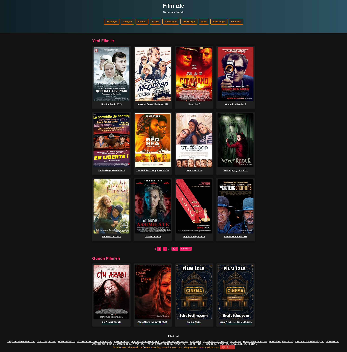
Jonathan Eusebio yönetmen (145, 341)
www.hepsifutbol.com (209, 347)
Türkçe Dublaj (333, 341)
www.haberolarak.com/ (133, 347)
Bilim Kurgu (219, 21)
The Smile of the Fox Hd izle (174, 341)
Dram (204, 21)
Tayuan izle (195, 341)
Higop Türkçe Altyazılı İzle (217, 344)
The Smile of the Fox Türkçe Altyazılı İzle (165, 344)
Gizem (155, 21)
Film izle (173, 6)
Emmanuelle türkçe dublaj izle (309, 341)
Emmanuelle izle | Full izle (244, 344)
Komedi (142, 21)
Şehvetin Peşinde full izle (281, 341)
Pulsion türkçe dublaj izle (255, 341)
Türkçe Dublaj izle (66, 341)
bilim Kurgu (189, 21)
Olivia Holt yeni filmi (46, 341)
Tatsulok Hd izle (195, 344)
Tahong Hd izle (97, 344)
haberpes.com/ (190, 347)
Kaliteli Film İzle (121, 341)
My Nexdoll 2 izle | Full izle (215, 341)
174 (174, 249)
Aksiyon (127, 21)
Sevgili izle (235, 341)
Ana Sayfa (111, 21)
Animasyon (171, 21)
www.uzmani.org (153, 347)
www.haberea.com (172, 347)
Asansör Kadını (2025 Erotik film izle (94, 341)
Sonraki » (185, 249)
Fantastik (236, 21)
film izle (116, 347)
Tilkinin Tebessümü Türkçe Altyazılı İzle (125, 344)
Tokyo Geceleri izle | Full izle (21, 341)
